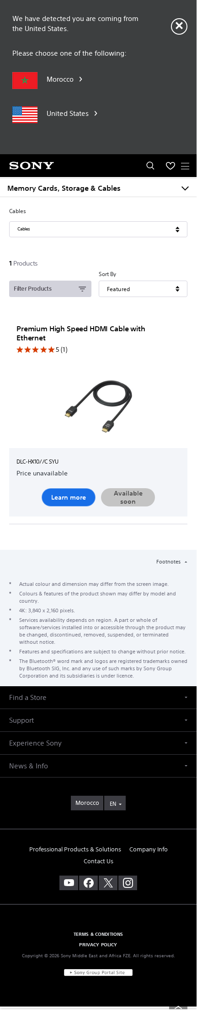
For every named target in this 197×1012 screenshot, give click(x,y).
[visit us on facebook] (88, 883)
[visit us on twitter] (108, 883)
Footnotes (169, 561)
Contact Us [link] (98, 861)
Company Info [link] (148, 849)
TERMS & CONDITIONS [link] (98, 934)
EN (113, 804)
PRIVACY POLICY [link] (98, 944)
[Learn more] (98, 409)
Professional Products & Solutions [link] (75, 849)
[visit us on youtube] (68, 883)
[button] (98, 697)
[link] (87, 803)
